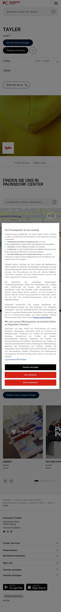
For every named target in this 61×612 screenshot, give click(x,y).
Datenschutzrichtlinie (42, 317)
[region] (30, 306)
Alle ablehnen (30, 375)
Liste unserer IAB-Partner (15, 359)
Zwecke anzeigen (31, 367)
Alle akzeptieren (30, 382)
